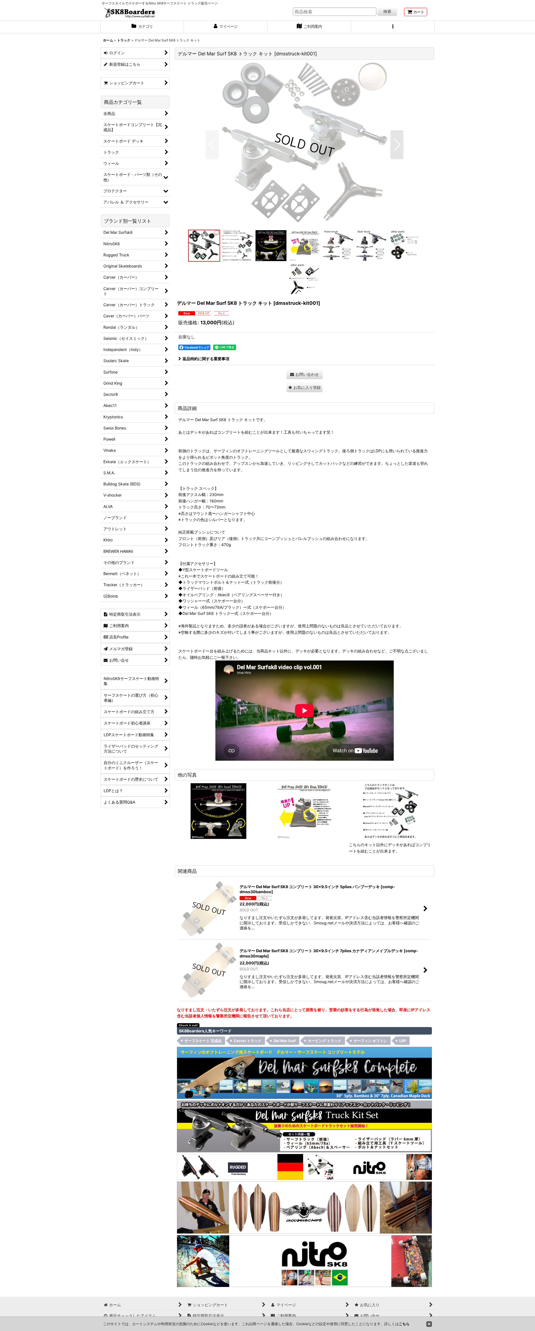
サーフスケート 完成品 (203, 1040)
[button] (393, 27)
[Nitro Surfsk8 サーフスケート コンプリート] (304, 1260)
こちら (404, 1324)
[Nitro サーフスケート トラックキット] (369, 1166)
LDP (402, 1040)
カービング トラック (324, 1040)
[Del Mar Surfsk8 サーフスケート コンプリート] (304, 1072)
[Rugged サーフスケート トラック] (240, 1166)
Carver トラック (247, 1040)
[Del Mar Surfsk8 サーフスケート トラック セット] (304, 1126)
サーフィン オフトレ (370, 1040)
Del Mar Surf (285, 1040)
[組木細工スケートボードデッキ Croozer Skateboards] (304, 1207)
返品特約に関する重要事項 (206, 358)
